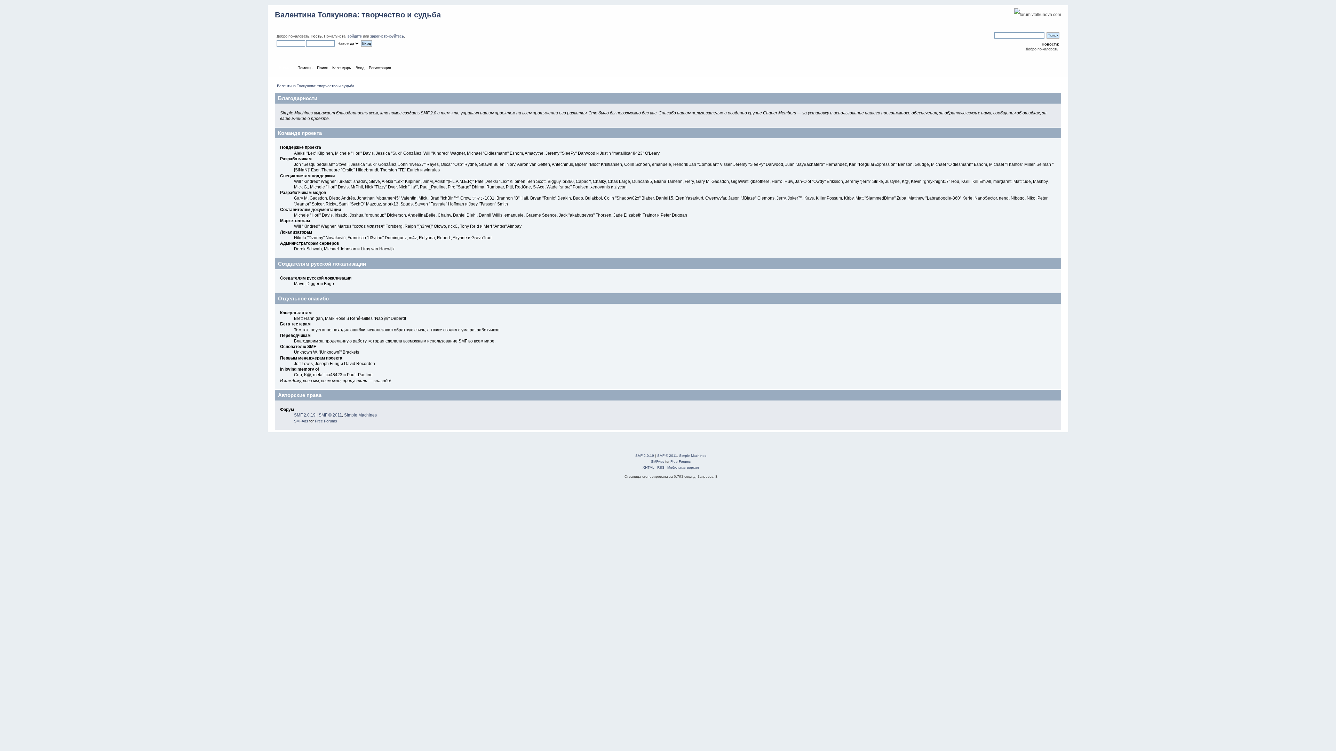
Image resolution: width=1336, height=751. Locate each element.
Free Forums (326, 421)
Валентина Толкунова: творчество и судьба (358, 14)
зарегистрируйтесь (387, 36)
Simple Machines (360, 415)
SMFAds (301, 421)
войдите (355, 36)
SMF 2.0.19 (305, 415)
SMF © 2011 (330, 415)
